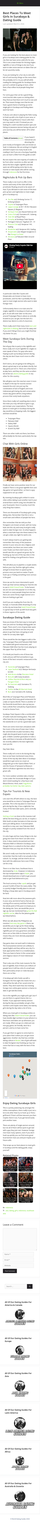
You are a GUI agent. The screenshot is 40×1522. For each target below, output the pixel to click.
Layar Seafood (13, 669)
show (20, 138)
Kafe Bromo (12, 674)
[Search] (30, 1286)
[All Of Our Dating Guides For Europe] (20, 1353)
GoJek (27, 873)
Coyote (10, 204)
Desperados (12, 232)
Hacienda (11, 667)
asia (7, 1210)
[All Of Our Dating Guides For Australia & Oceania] (20, 1500)
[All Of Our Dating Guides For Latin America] (20, 1426)
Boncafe (11, 677)
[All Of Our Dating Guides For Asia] (20, 1389)
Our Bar (11, 199)
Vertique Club (13, 212)
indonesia (22, 1210)
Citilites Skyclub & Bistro (17, 679)
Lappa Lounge (13, 207)
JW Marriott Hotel (25, 689)
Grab (15, 871)
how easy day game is (18, 923)
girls (16, 1210)
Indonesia (13, 172)
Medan (17, 1040)
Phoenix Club (13, 224)
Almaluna (11, 237)
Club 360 (11, 217)
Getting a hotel (8, 816)
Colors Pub (12, 214)
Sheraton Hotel (27, 674)
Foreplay (11, 219)
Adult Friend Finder (17, 587)
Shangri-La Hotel (17, 234)
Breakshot (12, 229)
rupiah (23, 883)
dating (11, 1210)
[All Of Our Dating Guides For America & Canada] (20, 1317)
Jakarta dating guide (20, 373)
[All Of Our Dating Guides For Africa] (20, 1463)
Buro (10, 692)
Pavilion (11, 689)
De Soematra (13, 684)
